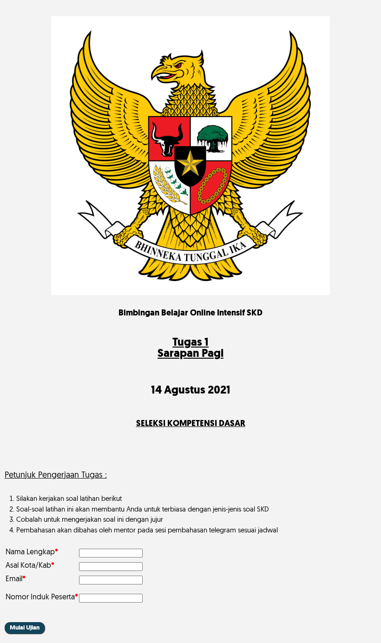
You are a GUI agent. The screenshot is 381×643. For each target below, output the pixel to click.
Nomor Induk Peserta (42, 597)
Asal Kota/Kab (30, 566)
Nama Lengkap (32, 552)
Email (16, 579)
